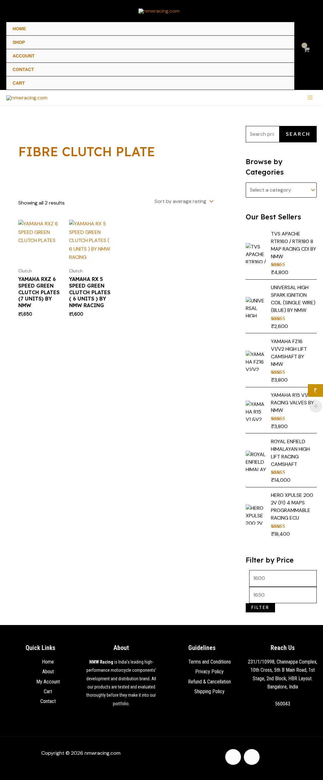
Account (24, 55)
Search (298, 134)
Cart (19, 83)
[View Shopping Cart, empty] (306, 53)
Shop (19, 42)
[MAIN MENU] (310, 97)
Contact (23, 69)
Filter (260, 607)
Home (19, 28)
